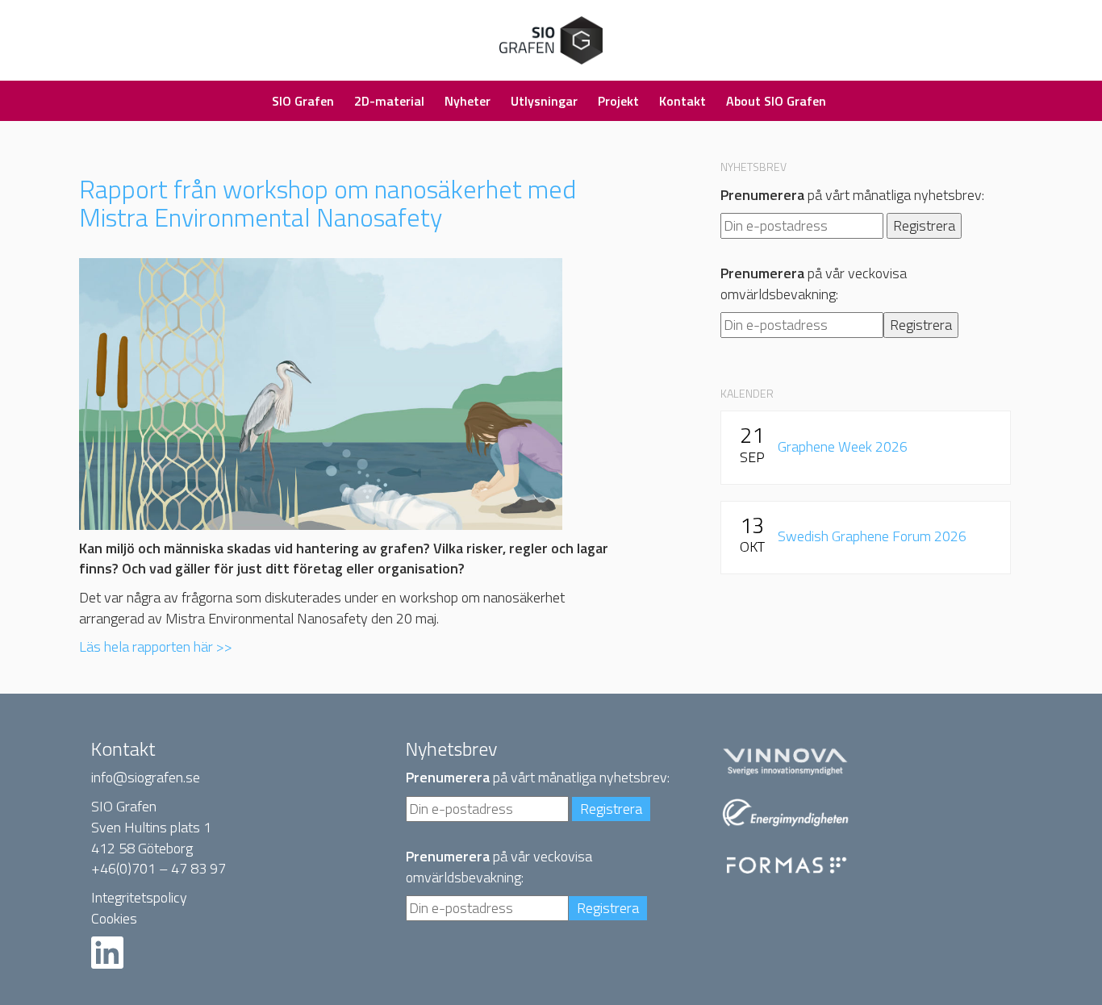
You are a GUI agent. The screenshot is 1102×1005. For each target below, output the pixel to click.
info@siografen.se (145, 777)
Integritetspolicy (139, 897)
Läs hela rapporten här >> (155, 646)
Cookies (114, 918)
